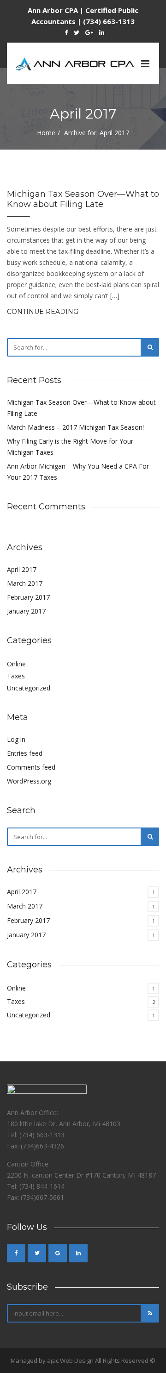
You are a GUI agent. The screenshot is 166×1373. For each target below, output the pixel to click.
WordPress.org (29, 781)
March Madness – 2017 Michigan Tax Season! (75, 427)
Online (16, 663)
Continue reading (42, 311)
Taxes (16, 675)
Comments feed (31, 767)
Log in (16, 739)
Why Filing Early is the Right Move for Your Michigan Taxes (70, 447)
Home (46, 132)
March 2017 (24, 583)
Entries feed (24, 753)
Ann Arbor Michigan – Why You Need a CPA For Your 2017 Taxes (78, 472)
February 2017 (28, 597)
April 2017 (21, 569)
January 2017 (26, 611)
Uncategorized (28, 687)
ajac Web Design (70, 1360)
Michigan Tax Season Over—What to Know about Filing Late (83, 199)
